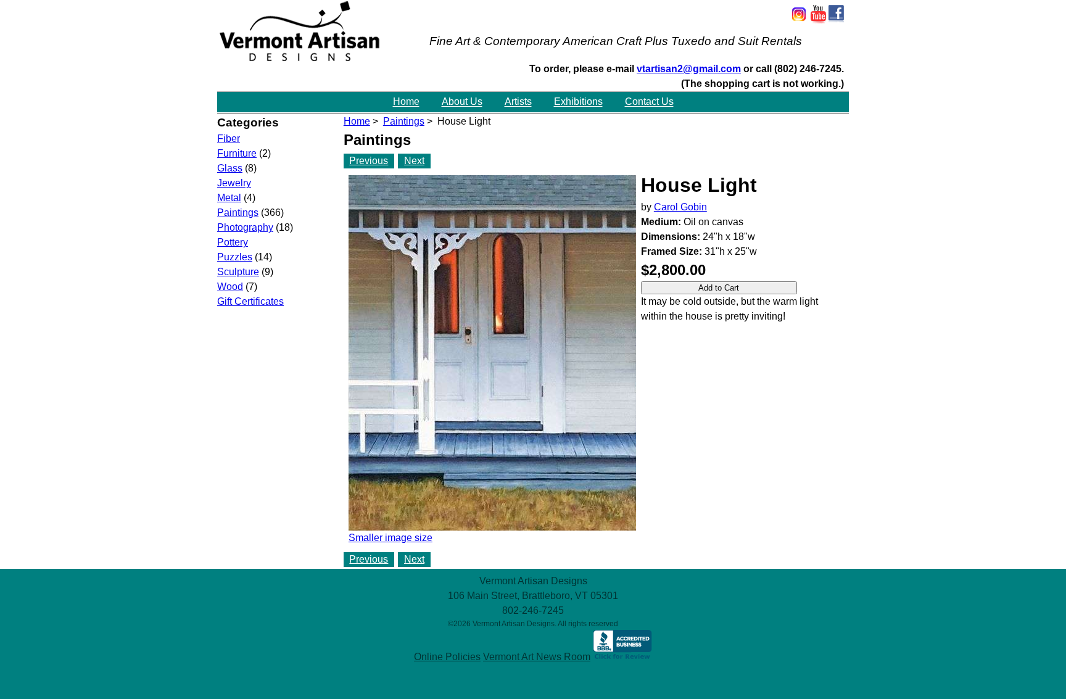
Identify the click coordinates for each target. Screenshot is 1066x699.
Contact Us (649, 102)
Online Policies (447, 656)
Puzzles (234, 257)
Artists (518, 102)
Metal (229, 197)
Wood (230, 286)
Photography (245, 227)
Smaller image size (390, 537)
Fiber (228, 138)
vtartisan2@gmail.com (689, 69)
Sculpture (238, 272)
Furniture (237, 153)
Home (406, 102)
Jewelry (234, 183)
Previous (368, 160)
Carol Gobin (680, 207)
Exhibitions (578, 102)
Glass (229, 168)
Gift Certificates (250, 301)
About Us (462, 102)
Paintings (403, 121)
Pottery (232, 242)
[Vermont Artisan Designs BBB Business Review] (622, 656)
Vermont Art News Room (536, 656)
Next (414, 160)
